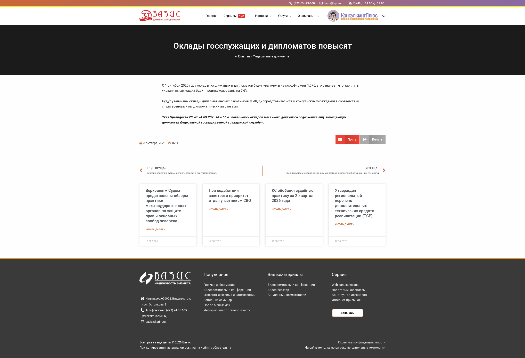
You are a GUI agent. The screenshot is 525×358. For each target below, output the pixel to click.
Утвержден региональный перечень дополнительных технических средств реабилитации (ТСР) (354, 203)
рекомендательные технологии (363, 347)
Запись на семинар (218, 300)
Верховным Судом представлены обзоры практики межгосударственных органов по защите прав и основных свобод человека (167, 205)
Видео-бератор (278, 290)
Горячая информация (219, 285)
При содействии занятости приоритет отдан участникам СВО (230, 195)
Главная (244, 56)
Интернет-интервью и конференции (230, 295)
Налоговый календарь (348, 290)
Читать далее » (155, 229)
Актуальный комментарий (287, 295)
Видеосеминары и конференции (227, 290)
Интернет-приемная (346, 300)
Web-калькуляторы (345, 285)
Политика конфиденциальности (362, 342)
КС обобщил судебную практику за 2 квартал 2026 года (292, 195)
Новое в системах (217, 305)
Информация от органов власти (227, 310)
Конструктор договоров (349, 295)
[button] (247, 16)
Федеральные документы (271, 56)
